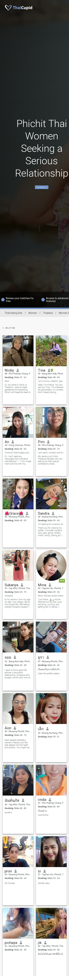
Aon (8, 728)
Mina (42, 585)
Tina (41, 370)
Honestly (9, 596)
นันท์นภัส (12, 800)
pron (8, 871)
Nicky (9, 370)
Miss (7, 381)
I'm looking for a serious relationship (51, 524)
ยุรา (41, 657)
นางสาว (8, 812)
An (7, 442)
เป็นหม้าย (42, 811)
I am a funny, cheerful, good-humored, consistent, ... (51, 381)
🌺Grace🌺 (14, 513)
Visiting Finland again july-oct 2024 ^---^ (18, 452)
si (39, 871)
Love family (43, 815)
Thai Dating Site (13, 313)
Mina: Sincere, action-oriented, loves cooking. (51, 596)
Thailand (48, 313)
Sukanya (11, 585)
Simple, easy (44, 883)
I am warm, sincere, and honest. (51, 452)
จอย (8, 657)
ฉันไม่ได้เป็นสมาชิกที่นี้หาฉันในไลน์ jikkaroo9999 (51, 954)
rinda (42, 799)
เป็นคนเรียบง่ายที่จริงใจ (49, 669)
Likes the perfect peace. (49, 673)
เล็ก (41, 729)
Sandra (43, 513)
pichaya (11, 943)
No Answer (10, 883)
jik (40, 943)
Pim (41, 442)
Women (32, 313)
